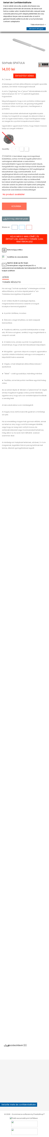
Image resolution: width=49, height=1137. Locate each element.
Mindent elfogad (36, 28)
